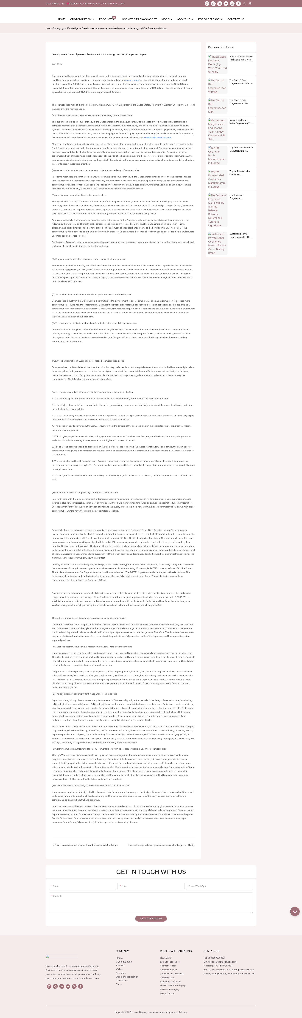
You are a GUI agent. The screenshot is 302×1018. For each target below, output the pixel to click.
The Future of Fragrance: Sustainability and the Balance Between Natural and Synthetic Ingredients (240, 197)
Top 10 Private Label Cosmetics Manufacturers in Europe (239, 173)
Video (119, 969)
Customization (124, 961)
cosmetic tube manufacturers (156, 137)
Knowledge (72, 28)
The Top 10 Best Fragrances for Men (239, 102)
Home (119, 957)
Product (120, 965)
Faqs (119, 984)
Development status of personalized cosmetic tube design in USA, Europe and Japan (124, 28)
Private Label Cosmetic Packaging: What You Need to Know (240, 58)
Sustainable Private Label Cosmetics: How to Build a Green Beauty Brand (241, 235)
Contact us (122, 980)
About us (121, 973)
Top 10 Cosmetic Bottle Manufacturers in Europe (241, 149)
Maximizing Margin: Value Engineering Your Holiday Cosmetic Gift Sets (241, 122)
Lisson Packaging (54, 28)
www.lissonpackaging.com (162, 1012)
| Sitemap (182, 1012)
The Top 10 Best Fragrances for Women (241, 82)
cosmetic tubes (131, 80)
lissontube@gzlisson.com (223, 962)
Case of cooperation (127, 976)
